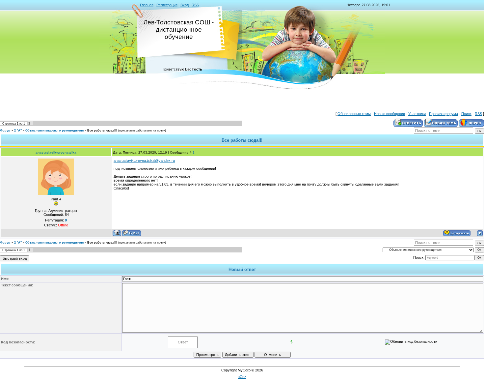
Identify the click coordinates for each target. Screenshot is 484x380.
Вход (184, 5)
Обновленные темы (354, 114)
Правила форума (443, 114)
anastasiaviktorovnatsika (56, 152)
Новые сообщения (389, 114)
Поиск (466, 114)
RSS (195, 5)
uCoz (242, 377)
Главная (146, 5)
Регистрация (166, 5)
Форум (5, 130)
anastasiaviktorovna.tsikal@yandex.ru (144, 160)
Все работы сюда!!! (102, 130)
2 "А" (18, 130)
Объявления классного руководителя (54, 130)
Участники (417, 114)
